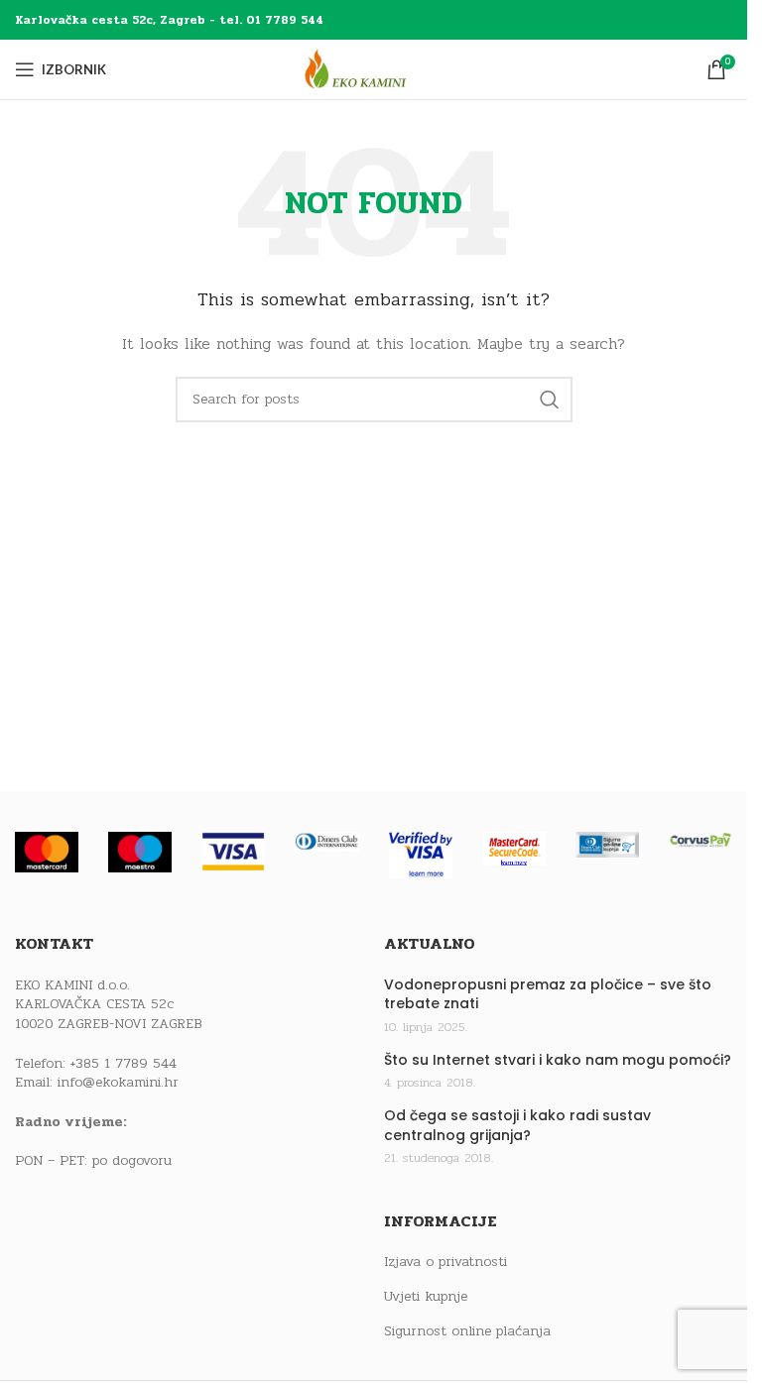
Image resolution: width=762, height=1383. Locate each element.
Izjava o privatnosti (445, 1262)
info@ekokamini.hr (118, 1082)
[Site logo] (374, 68)
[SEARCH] (549, 399)
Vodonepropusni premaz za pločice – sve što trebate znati (547, 995)
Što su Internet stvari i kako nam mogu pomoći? (557, 1060)
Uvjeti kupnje (425, 1297)
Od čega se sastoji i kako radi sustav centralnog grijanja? (517, 1125)
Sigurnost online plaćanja (467, 1331)
